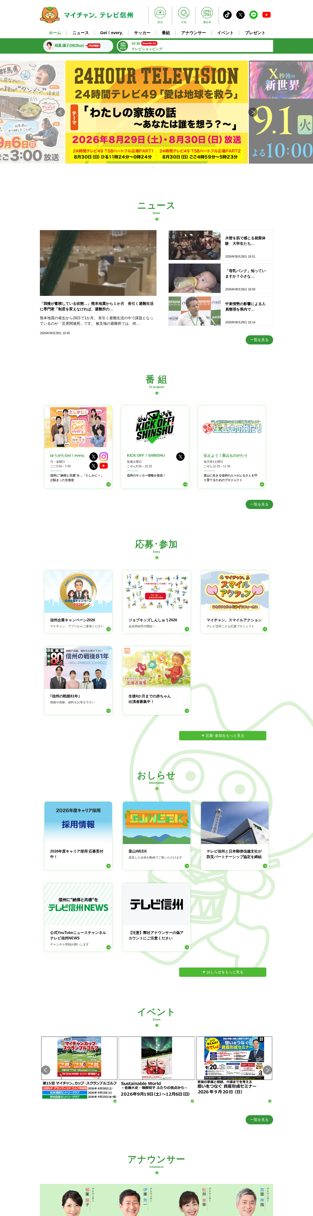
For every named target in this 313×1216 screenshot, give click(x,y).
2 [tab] (152, 167)
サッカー (142, 32)
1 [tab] (147, 167)
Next (252, 112)
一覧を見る (259, 340)
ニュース (80, 32)
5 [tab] (167, 167)
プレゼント (255, 32)
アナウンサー (193, 32)
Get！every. (111, 32)
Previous (60, 112)
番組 (166, 32)
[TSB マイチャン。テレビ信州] (86, 24)
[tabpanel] (156, 112)
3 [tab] (157, 167)
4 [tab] (162, 167)
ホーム (55, 32)
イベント (225, 32)
